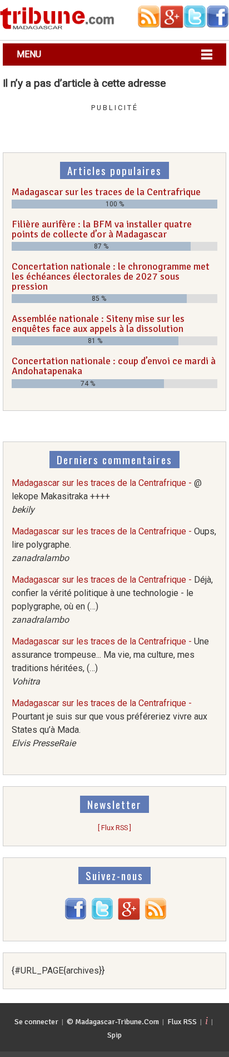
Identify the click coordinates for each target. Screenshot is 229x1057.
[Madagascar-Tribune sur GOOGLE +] (129, 917)
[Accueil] (57, 27)
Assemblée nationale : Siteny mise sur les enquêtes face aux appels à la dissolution (98, 323)
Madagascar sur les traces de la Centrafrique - (107, 496)
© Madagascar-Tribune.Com (113, 1021)
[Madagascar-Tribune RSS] (156, 917)
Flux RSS (182, 1021)
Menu (29, 54)
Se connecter (36, 1021)
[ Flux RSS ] (114, 827)
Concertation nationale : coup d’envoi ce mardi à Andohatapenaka (114, 366)
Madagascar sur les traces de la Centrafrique (106, 192)
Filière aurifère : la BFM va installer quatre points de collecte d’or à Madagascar (102, 229)
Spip (114, 1035)
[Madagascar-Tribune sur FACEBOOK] (75, 917)
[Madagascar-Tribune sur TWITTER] (102, 917)
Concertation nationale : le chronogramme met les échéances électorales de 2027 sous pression (111, 276)
